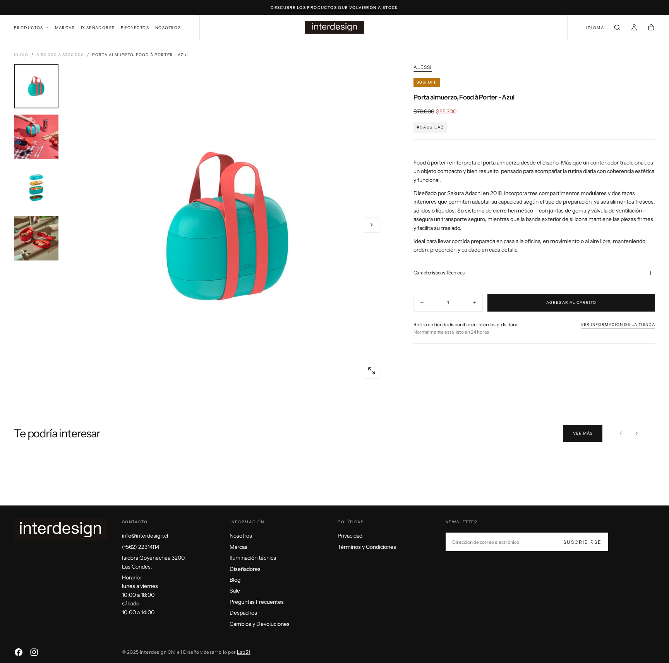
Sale (235, 590)
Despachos (243, 612)
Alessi (422, 67)
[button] (595, 28)
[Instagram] (34, 652)
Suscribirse (582, 542)
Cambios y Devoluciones (260, 623)
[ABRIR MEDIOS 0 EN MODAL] (371, 370)
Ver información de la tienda (618, 324)
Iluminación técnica (253, 557)
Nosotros (168, 27)
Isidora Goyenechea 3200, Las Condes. (154, 562)
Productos (28, 27)
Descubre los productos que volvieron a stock (334, 7)
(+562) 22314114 (140, 546)
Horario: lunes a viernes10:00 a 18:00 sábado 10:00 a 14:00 (140, 595)
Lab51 (243, 652)
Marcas (65, 27)
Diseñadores (98, 27)
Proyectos (135, 27)
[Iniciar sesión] (634, 28)
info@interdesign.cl (145, 535)
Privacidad (350, 535)
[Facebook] (18, 652)
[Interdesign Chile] (60, 529)
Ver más (583, 433)
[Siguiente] (636, 433)
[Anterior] (621, 433)
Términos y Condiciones (367, 546)
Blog (235, 579)
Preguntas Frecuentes (257, 601)
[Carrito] (651, 28)
